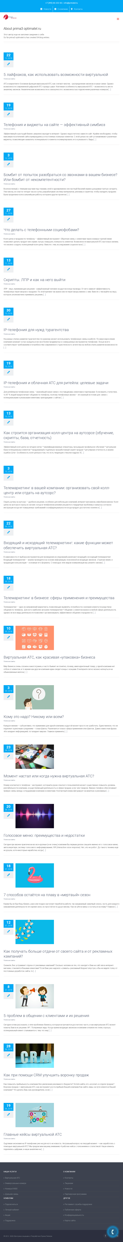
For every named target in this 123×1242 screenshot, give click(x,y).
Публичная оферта (73, 1210)
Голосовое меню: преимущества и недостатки (35, 816)
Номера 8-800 (11, 1189)
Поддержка (10, 1220)
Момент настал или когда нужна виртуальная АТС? (35, 757)
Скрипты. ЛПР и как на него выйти (34, 280)
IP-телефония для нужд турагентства (36, 330)
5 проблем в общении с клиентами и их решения (35, 996)
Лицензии (69, 1183)
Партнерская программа (75, 1194)
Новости (68, 1189)
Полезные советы (9, 79)
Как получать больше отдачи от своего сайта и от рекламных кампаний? (35, 932)
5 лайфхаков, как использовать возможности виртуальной (56, 74)
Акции (7, 1215)
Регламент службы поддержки (78, 1204)
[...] (109, 89)
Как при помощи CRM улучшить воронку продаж (35, 1056)
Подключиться (11, 1204)
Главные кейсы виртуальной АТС (35, 1115)
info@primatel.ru (71, 3)
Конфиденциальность (74, 1215)
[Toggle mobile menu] (118, 19)
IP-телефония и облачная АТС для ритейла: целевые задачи (56, 383)
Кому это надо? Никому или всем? (35, 697)
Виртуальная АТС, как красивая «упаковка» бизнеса (35, 638)
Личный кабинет (12, 1210)
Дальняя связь (11, 1194)
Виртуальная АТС (12, 1178)
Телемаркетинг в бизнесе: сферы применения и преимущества (59, 598)
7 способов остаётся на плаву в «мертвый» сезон (35, 875)
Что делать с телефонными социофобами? (41, 230)
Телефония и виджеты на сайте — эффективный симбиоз (54, 125)
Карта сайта (70, 1220)
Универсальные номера (15, 1183)
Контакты (69, 1178)
